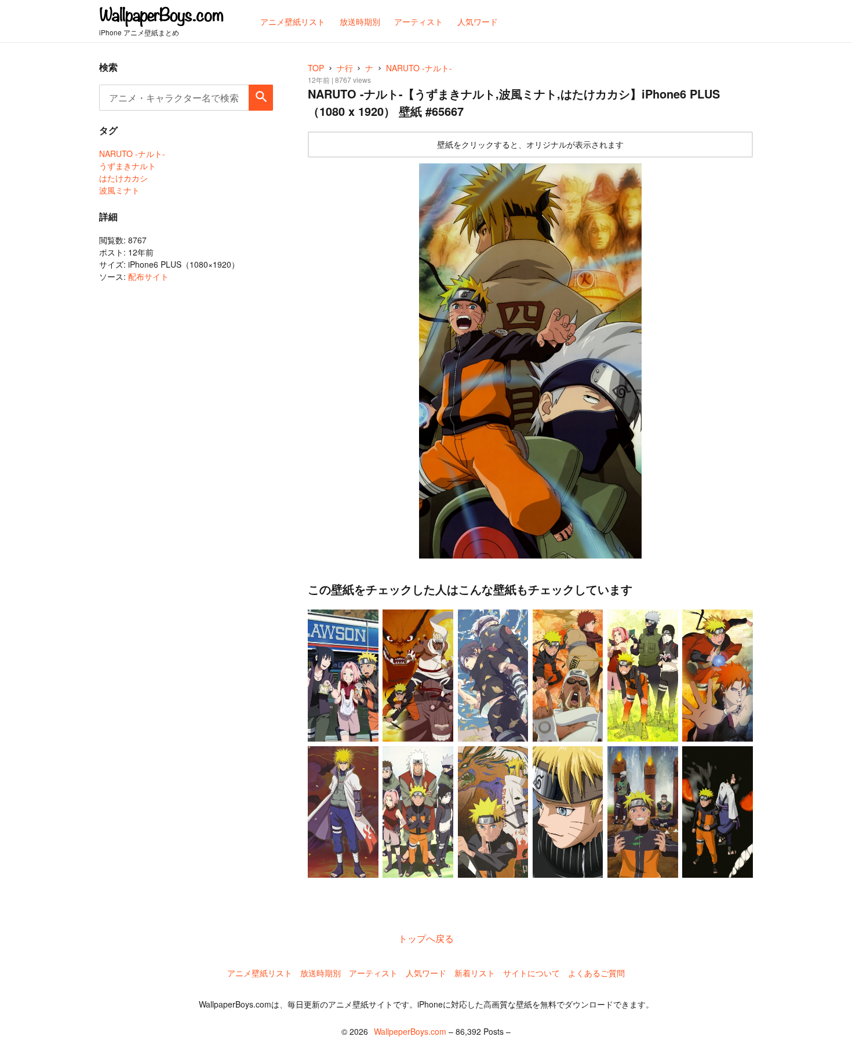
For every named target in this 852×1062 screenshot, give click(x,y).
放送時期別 (320, 973)
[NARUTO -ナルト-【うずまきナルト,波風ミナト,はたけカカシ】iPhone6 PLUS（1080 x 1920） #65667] (530, 361)
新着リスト (474, 973)
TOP (316, 68)
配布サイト (148, 276)
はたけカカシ (123, 178)
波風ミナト (119, 190)
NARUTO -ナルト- (132, 153)
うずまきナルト (127, 165)
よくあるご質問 (596, 973)
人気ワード (426, 973)
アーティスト (373, 973)
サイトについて (531, 973)
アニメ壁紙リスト (259, 973)
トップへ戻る (426, 938)
